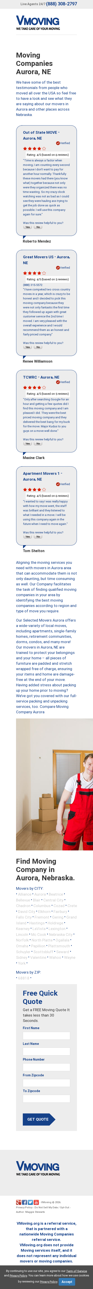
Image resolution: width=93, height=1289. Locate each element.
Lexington (57, 928)
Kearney (23, 928)
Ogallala (62, 940)
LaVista (39, 928)
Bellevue (23, 900)
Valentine (38, 957)
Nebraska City (60, 934)
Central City (53, 900)
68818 (23, 978)
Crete (72, 905)
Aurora (40, 894)
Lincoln (22, 934)
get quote (38, 1119)
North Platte (42, 940)
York (22, 963)
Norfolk (22, 940)
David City (26, 911)
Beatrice (56, 894)
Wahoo (55, 957)
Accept (67, 1282)
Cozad (59, 905)
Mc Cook (38, 934)
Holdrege (55, 923)
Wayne (69, 957)
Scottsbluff (43, 951)
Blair (36, 900)
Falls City (24, 917)
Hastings (37, 923)
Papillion (38, 946)
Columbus (42, 905)
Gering (57, 917)
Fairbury (60, 911)
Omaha (22, 946)
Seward (62, 951)
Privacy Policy (24, 1207)
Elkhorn (44, 911)
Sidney (21, 957)
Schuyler (23, 951)
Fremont (42, 917)
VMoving (46, 1202)
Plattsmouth (59, 946)
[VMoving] (47, 24)
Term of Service (76, 1271)
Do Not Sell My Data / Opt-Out (52, 1207)
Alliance (24, 894)
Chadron (23, 905)
